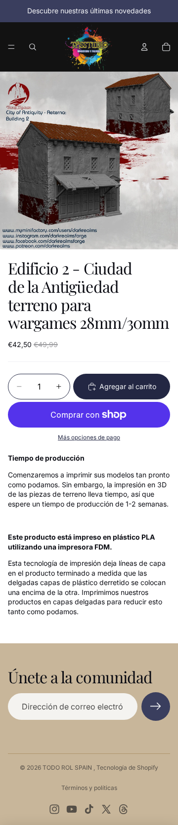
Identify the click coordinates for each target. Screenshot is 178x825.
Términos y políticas (89, 787)
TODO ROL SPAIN (68, 767)
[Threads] (124, 809)
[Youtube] (72, 809)
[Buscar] (33, 47)
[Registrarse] (155, 706)
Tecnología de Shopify (127, 767)
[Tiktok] (89, 809)
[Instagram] (54, 809)
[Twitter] (106, 809)
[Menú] (11, 47)
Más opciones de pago (89, 437)
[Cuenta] (144, 47)
